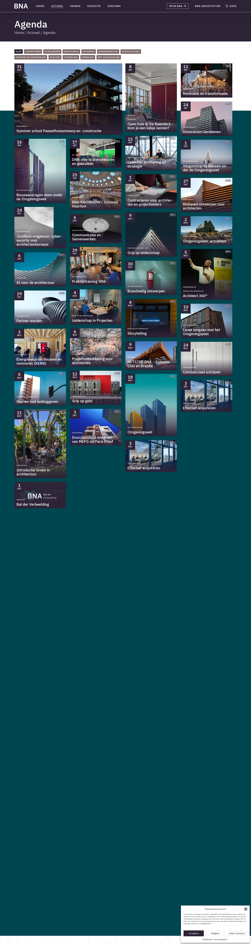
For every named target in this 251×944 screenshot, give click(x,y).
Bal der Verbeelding (32, 504)
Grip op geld (82, 401)
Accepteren (194, 933)
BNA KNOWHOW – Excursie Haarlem (95, 204)
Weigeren (215, 933)
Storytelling (137, 333)
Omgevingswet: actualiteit (204, 241)
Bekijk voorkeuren (237, 933)
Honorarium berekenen (202, 132)
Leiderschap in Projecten (92, 320)
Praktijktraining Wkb (89, 281)
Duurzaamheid (21, 126)
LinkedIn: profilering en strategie (146, 164)
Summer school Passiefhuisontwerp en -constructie (58, 131)
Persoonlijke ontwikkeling (137, 157)
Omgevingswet (139, 432)
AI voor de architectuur (35, 282)
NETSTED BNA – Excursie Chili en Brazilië (148, 364)
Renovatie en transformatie (205, 93)
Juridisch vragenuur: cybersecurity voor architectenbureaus (39, 240)
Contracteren (132, 195)
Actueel (33, 32)
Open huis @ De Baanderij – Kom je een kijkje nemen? (150, 126)
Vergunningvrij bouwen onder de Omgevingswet (205, 168)
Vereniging (131, 119)
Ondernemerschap (189, 127)
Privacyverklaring (220, 939)
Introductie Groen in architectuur (33, 472)
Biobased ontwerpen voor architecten (204, 206)
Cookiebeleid (207, 939)
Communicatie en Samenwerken (86, 237)
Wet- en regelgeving (23, 190)
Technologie (21, 278)
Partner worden (29, 321)
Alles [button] (18, 51)
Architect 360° (195, 296)
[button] (245, 909)
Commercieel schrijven (202, 372)
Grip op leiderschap (143, 253)
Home (19, 32)
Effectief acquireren (143, 468)
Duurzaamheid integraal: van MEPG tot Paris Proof (92, 439)
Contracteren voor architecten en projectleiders (150, 202)
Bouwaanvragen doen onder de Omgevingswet (39, 197)
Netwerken (131, 115)
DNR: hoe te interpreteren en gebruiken (93, 161)
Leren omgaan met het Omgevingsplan (201, 332)
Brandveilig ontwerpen (146, 291)
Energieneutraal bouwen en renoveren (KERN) (39, 361)
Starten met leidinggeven (37, 401)
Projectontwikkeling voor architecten (92, 361)
